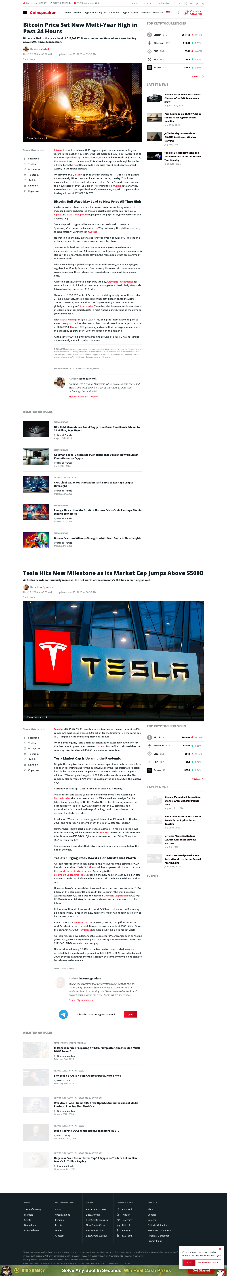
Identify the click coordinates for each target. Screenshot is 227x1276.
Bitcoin (58, 150)
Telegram (33, 174)
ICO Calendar (111, 12)
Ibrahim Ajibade (65, 1166)
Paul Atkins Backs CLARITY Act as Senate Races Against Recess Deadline (182, 117)
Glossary (59, 1235)
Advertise (164, 3)
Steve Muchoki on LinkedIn (83, 396)
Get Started (201, 1270)
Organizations (62, 1214)
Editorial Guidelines (158, 1225)
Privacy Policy (155, 1240)
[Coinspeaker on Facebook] (180, 3)
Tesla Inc (59, 729)
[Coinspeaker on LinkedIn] (197, 3)
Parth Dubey (64, 1135)
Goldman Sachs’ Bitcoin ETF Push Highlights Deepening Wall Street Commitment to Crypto (96, 456)
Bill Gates (123, 867)
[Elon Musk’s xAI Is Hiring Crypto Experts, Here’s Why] (36, 1078)
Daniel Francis (64, 435)
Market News (61, 968)
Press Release (31, 1230)
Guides (77, 12)
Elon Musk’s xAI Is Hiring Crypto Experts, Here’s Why (87, 1075)
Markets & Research (152, 12)
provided (72, 157)
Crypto (27, 1219)
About (134, 3)
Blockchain (30, 1225)
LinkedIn (33, 185)
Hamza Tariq (64, 1080)
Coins (58, 1209)
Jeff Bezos (85, 929)
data (99, 746)
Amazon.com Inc (83, 922)
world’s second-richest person (75, 871)
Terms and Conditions (159, 1230)
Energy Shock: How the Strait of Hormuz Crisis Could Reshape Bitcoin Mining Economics (98, 512)
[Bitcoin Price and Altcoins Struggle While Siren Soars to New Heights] (36, 540)
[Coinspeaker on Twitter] (186, 3)
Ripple (57, 214)
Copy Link (33, 190)
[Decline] (219, 1249)
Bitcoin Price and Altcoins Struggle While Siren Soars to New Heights (97, 538)
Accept (188, 1263)
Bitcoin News (61, 368)
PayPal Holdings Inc (71, 319)
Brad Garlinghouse (77, 214)
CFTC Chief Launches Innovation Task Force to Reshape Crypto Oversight (93, 484)
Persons (59, 1219)
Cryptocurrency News (80, 368)
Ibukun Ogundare (44, 586)
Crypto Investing (93, 12)
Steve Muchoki (42, 48)
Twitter (32, 163)
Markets (28, 1214)
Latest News (157, 84)
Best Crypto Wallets (96, 1235)
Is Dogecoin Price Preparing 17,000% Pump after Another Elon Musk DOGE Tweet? (97, 1049)
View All (196, 76)
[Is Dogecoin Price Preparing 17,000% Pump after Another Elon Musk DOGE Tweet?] (36, 1050)
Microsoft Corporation (115, 895)
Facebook (33, 158)
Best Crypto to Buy (96, 1209)
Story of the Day (77, 1043)
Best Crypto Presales (97, 1219)
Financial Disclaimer (158, 1235)
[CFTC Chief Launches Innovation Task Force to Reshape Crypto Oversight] (36, 485)
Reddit (32, 180)
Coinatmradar (85, 306)
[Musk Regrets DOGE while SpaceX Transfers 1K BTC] (36, 1133)
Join (130, 1014)
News (68, 12)
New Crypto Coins (95, 1225)
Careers (152, 1219)
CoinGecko (115, 185)
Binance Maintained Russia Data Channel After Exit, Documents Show (182, 98)
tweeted (92, 231)
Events (153, 875)
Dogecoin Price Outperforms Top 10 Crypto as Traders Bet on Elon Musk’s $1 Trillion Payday (95, 1159)
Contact (148, 3)
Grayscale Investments (120, 281)
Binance (74, 326)
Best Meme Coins (95, 1230)
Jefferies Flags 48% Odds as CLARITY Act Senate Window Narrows (180, 137)
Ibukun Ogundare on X (81, 1000)
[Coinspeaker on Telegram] (191, 3)
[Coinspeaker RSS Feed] (203, 3)
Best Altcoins (93, 1214)
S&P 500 (104, 832)
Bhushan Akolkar (66, 1056)
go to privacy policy (208, 1263)
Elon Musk (95, 867)
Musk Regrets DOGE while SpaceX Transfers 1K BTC (86, 1130)
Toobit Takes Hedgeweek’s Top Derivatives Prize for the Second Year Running (182, 156)
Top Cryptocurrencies (166, 23)
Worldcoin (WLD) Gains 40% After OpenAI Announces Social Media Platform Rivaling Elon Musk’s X (96, 1104)
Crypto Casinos (130, 12)
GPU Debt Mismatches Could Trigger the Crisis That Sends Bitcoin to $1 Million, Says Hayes (97, 428)
